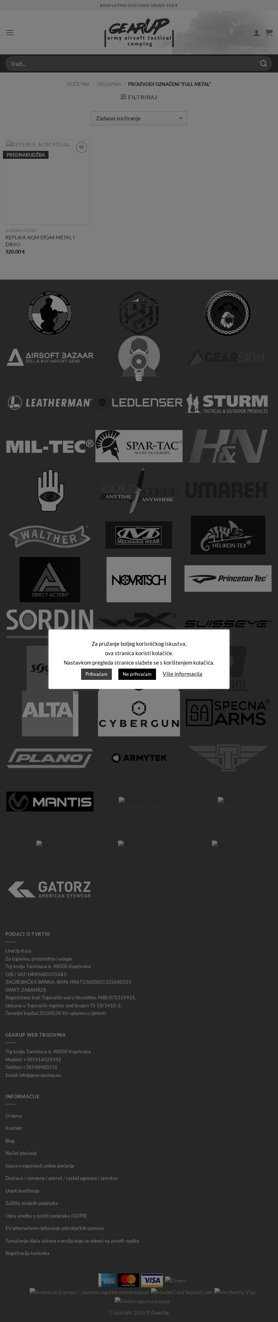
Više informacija (182, 673)
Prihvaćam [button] (96, 674)
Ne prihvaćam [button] (137, 674)
